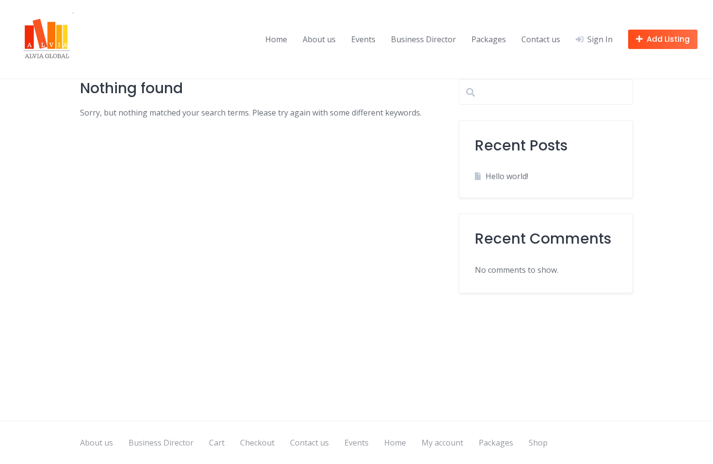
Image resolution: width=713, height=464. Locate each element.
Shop (538, 442)
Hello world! (507, 176)
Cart (217, 442)
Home (276, 39)
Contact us (540, 39)
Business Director (423, 39)
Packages (488, 39)
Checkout (257, 442)
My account (442, 442)
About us (319, 39)
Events (363, 39)
